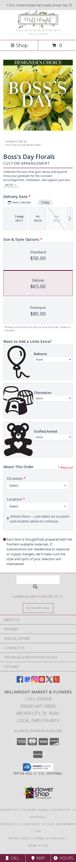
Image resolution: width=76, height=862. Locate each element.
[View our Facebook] (20, 681)
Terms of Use (38, 845)
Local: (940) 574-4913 (38, 720)
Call (14, 858)
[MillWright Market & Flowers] (38, 35)
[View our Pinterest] (42, 681)
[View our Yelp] (56, 681)
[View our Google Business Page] (27, 681)
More (9, 185)
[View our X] (49, 681)
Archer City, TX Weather (19, 824)
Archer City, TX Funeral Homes (24, 810)
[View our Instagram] (34, 681)
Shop (22, 45)
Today (45, 202)
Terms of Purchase (50, 838)
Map (39, 858)
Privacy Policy (19, 838)
